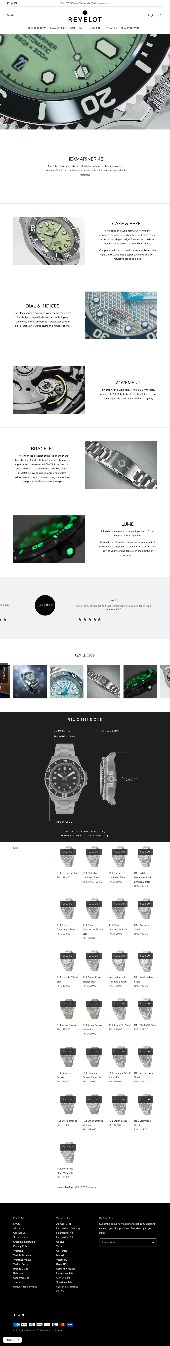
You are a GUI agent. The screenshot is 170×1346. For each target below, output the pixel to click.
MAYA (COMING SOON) (62, 28)
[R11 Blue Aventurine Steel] (119, 908)
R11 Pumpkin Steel (67, 873)
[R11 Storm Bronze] (68, 1104)
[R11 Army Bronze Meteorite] (94, 1008)
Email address (109, 1238)
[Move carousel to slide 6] (91, 631)
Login (151, 15)
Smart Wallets (64, 1282)
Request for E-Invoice (25, 1286)
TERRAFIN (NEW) (37, 28)
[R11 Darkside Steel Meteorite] (119, 1056)
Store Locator (20, 1237)
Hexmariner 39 (64, 1237)
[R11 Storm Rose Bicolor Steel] (94, 960)
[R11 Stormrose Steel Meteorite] (68, 1152)
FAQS (16, 1223)
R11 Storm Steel (117, 1120)
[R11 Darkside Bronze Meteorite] (94, 1056)
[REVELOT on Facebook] (8, 3)
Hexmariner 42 (64, 1232)
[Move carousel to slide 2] (74, 631)
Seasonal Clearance (67, 1286)
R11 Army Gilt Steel (119, 1025)
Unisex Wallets (64, 1273)
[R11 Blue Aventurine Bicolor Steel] (94, 908)
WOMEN (95, 28)
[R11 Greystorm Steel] (145, 908)
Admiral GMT (63, 1223)
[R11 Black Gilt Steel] (145, 1008)
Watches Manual (22, 1259)
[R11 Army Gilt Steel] (119, 1008)
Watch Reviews (22, 1255)
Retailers (18, 1273)
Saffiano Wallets (65, 1268)
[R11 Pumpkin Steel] (68, 856)
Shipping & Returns (24, 1241)
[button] (4, 673)
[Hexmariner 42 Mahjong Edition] (119, 960)
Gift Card (61, 1291)
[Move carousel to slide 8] (100, 631)
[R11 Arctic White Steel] (145, 960)
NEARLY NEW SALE (131, 28)
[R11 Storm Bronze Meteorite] (94, 1104)
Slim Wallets (63, 1277)
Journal (17, 1282)
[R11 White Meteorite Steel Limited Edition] (145, 856)
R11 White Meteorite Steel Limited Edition (142, 877)
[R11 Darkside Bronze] (68, 1056)
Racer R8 (61, 1264)
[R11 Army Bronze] (68, 1008)
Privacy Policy (21, 1246)
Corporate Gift (21, 1277)
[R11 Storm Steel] (119, 1104)
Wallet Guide (20, 1264)
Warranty (18, 1250)
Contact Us (19, 1232)
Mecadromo (62, 1255)
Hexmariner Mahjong (68, 1228)
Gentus (60, 1241)
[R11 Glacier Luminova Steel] (119, 856)
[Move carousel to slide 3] (78, 631)
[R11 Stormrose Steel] (145, 1104)
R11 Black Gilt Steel (145, 1025)
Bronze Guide (20, 1268)
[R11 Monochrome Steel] (145, 1056)
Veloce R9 (61, 1259)
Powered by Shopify (52, 1330)
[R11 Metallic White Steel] (68, 960)
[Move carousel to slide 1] (70, 631)
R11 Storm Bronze (67, 1120)
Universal (61, 1250)
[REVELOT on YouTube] (15, 3)
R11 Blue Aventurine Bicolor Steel (93, 929)
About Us (18, 1228)
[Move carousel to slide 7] (96, 631)
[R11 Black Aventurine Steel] (68, 908)
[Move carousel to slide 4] (83, 631)
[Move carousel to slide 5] (87, 631)
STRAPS (110, 28)
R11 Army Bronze (67, 1025)
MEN (81, 28)
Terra (59, 1246)
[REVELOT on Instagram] (12, 3)
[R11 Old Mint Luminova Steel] (94, 856)
